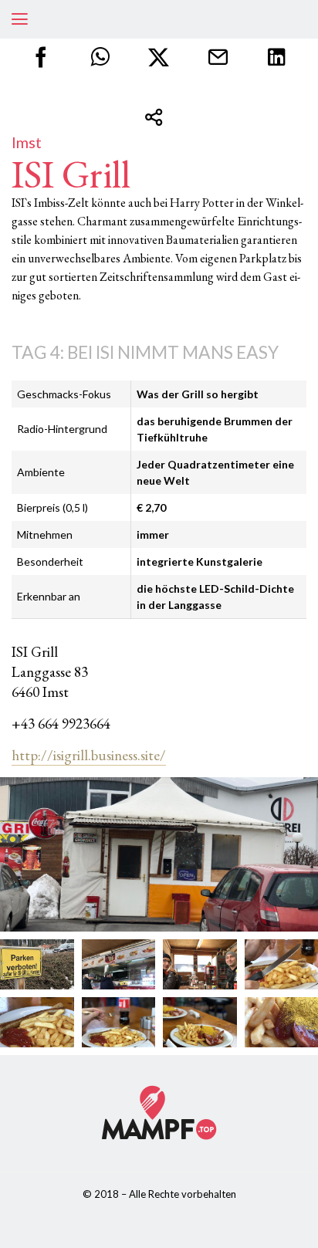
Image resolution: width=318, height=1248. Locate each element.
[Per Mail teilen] (218, 57)
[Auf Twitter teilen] (158, 57)
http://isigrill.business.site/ (89, 755)
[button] (19, 19)
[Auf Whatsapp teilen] (100, 57)
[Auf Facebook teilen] (41, 57)
